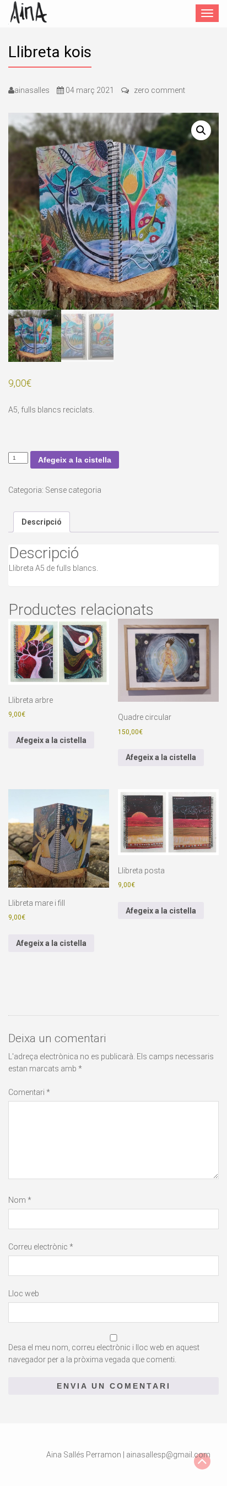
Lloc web (23, 1293)
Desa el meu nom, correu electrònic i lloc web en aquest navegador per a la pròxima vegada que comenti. (103, 1353)
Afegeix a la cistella (74, 459)
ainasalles (32, 90)
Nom (19, 1200)
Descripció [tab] (41, 522)
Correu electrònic (40, 1246)
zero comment (159, 90)
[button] (201, 130)
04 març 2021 (90, 90)
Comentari (29, 1092)
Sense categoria (73, 490)
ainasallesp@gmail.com (168, 1454)
